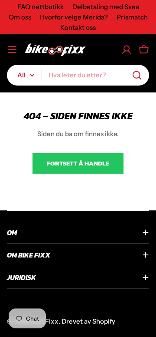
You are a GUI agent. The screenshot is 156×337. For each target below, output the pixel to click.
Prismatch (132, 17)
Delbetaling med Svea (105, 7)
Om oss (20, 17)
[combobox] (78, 75)
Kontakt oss (78, 27)
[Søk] (137, 75)
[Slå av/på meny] (12, 50)
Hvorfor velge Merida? (74, 17)
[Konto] (126, 50)
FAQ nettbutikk (40, 7)
